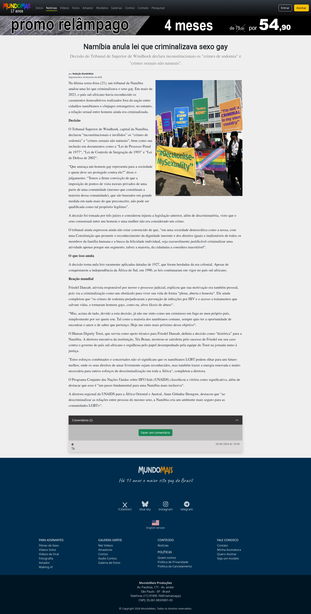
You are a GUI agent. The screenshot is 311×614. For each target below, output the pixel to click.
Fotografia (46, 558)
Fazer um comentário (155, 433)
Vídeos (64, 8)
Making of (46, 567)
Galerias (116, 8)
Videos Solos (47, 550)
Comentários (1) (82, 420)
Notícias (51, 8)
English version (155, 527)
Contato (143, 8)
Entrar (285, 8)
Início (39, 8)
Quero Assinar (227, 554)
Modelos (102, 8)
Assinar (301, 8)
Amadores (105, 550)
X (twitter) (125, 509)
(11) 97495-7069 (154, 596)
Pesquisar (158, 8)
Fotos (76, 8)
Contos (130, 8)
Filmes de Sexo (49, 545)
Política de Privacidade (173, 562)
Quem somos (167, 558)
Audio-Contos (107, 558)
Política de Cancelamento (175, 566)
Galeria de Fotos (109, 563)
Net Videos (105, 545)
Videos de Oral (49, 554)
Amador (87, 8)
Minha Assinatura (229, 550)
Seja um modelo (228, 558)
